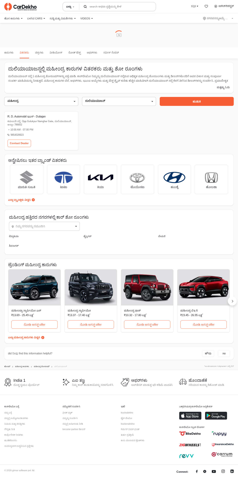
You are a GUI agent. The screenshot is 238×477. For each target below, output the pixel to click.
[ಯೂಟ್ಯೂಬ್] (214, 471)
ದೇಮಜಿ (161, 236)
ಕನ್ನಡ (193, 6)
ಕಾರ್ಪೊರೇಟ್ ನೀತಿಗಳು (13, 435)
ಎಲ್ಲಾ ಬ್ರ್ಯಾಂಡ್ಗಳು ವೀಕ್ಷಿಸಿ (19, 199)
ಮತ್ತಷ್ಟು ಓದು (223, 87)
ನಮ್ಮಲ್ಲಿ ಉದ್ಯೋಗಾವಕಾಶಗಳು (16, 418)
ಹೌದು (208, 353)
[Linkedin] (232, 471)
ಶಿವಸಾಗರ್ (13, 245)
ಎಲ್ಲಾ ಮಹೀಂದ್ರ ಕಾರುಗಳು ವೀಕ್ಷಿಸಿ (24, 337)
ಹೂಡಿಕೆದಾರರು (10, 440)
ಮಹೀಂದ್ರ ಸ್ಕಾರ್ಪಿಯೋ (79, 310)
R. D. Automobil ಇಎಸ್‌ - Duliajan (26, 116)
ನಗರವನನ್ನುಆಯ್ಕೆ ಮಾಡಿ (218, 18)
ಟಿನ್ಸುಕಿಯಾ (14, 236)
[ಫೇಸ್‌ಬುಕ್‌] (197, 471)
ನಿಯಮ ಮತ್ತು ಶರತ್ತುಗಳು (14, 424)
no (224, 353)
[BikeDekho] (190, 433)
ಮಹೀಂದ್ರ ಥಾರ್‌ (132, 310)
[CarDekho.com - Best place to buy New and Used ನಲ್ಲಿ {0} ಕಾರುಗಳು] (20, 7)
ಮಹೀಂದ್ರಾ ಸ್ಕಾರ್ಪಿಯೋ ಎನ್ (26, 310)
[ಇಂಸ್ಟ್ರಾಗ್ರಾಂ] (223, 471)
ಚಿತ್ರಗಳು (39, 52)
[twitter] (204, 471)
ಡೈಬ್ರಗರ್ (87, 236)
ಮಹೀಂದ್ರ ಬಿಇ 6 (189, 310)
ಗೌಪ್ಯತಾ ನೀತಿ (9, 429)
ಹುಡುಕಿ (197, 101)
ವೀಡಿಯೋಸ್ (56, 52)
